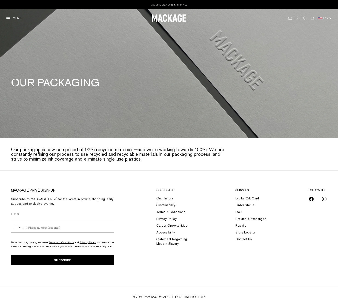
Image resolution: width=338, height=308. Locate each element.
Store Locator (245, 232)
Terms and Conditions (61, 242)
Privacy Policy (88, 242)
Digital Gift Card (247, 198)
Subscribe (62, 260)
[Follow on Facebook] (311, 199)
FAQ (238, 212)
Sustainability (165, 205)
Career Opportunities (171, 225)
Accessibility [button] (165, 232)
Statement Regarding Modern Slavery (171, 241)
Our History (164, 198)
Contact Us (243, 239)
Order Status (244, 205)
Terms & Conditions (170, 212)
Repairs (240, 225)
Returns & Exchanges (250, 219)
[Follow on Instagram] (324, 199)
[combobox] (19, 228)
